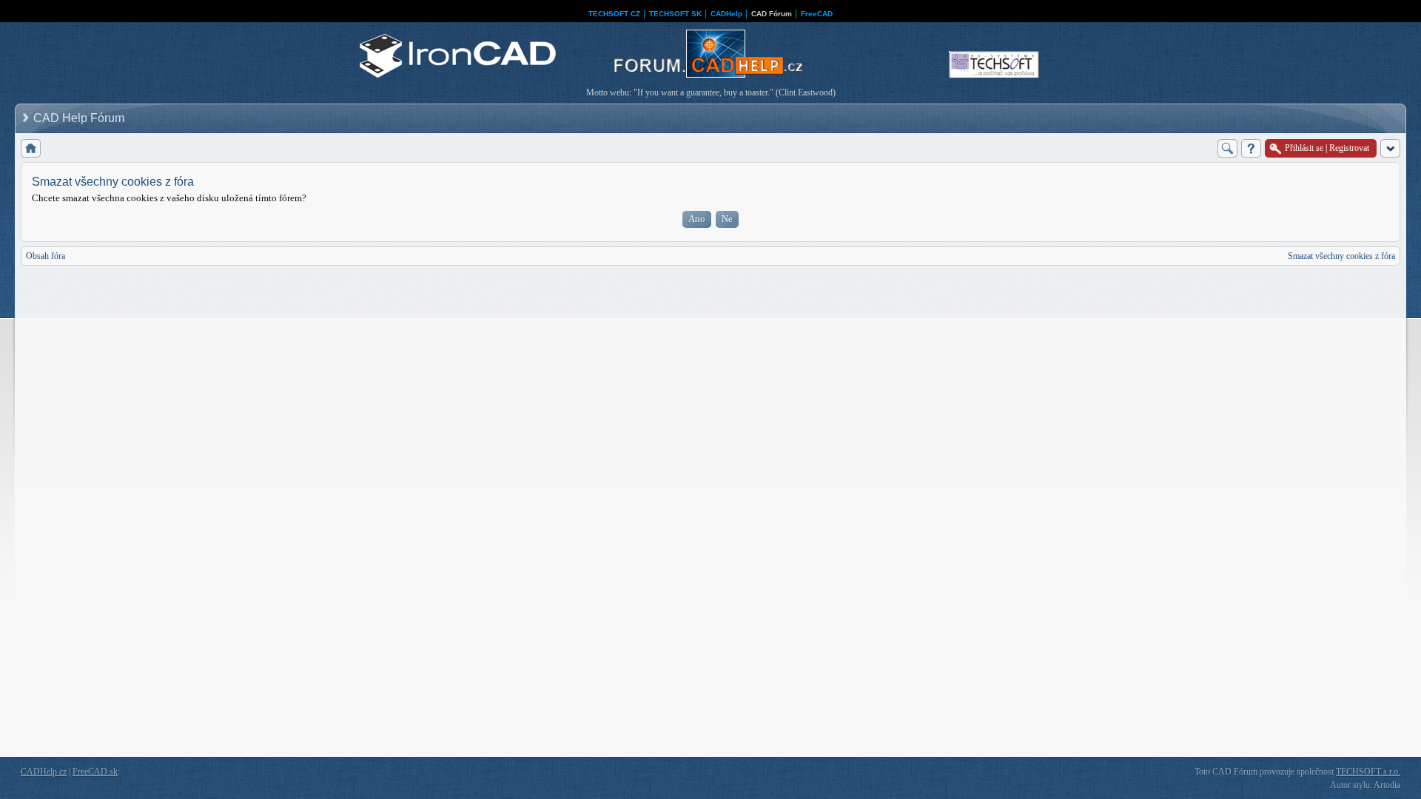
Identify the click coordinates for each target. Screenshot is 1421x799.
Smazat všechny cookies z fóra (1341, 256)
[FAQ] (1251, 148)
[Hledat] (1227, 148)
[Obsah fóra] (31, 148)
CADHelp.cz (44, 771)
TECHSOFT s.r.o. (1368, 771)
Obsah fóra (45, 256)
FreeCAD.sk (95, 771)
